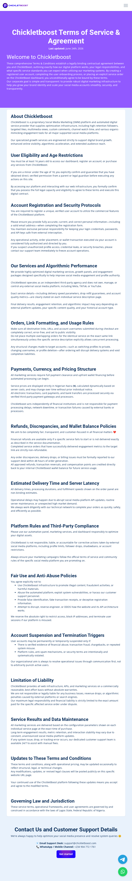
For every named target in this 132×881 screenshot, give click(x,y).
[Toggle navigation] (126, 5)
